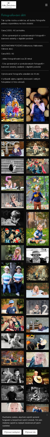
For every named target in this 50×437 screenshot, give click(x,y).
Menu (46, 4)
